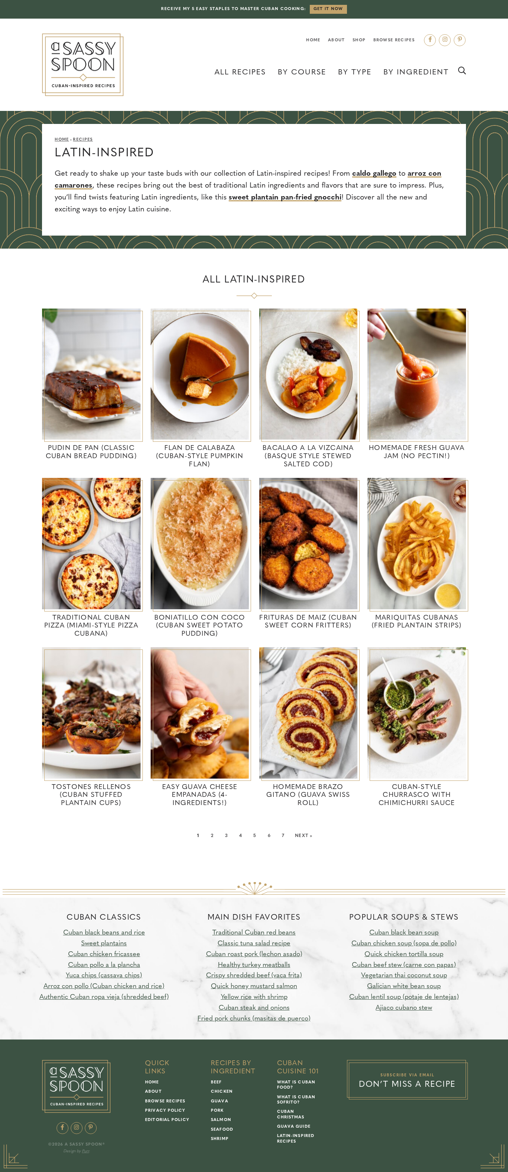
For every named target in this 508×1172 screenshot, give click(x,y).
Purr (85, 1151)
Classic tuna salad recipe (254, 944)
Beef (216, 1082)
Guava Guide (294, 1127)
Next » (303, 836)
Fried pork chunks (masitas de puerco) (254, 1019)
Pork (217, 1111)
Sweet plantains (104, 944)
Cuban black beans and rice (104, 933)
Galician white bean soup (404, 986)
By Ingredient (416, 72)
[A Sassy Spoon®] (82, 64)
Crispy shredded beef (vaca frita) (254, 976)
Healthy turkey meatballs (254, 965)
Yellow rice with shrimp (254, 997)
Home (313, 40)
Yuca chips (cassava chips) (104, 976)
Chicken (222, 1092)
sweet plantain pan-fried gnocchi (285, 197)
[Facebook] (430, 40)
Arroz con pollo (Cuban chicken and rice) (104, 986)
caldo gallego (374, 174)
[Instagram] (445, 40)
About (336, 40)
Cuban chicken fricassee (104, 954)
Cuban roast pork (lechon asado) (254, 954)
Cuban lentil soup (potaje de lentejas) (404, 997)
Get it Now (328, 9)
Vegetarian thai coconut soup (404, 976)
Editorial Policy (167, 1120)
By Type (355, 72)
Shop (359, 40)
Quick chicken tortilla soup (403, 954)
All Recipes (240, 72)
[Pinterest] (460, 40)
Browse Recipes (394, 40)
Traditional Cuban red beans (254, 933)
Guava (219, 1101)
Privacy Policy (165, 1111)
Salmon (221, 1120)
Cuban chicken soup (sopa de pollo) (404, 944)
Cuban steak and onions (254, 1008)
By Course (302, 72)
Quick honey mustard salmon (254, 986)
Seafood (222, 1130)
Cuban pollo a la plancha (104, 965)
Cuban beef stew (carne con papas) (404, 965)
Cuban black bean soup (403, 933)
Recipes (83, 140)
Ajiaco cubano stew (404, 1008)
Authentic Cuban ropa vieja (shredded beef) (104, 997)
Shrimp (220, 1139)
